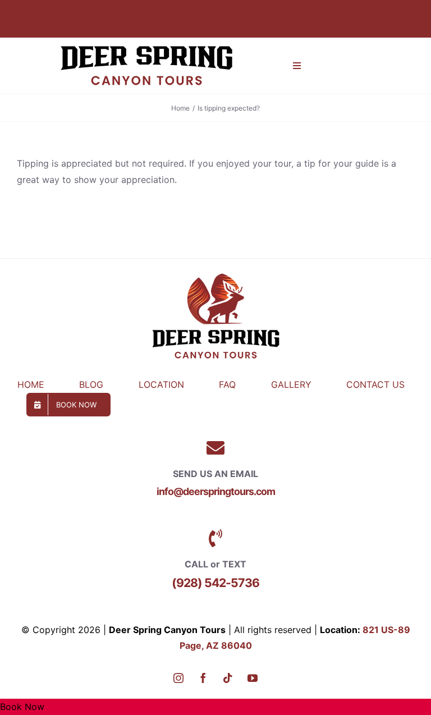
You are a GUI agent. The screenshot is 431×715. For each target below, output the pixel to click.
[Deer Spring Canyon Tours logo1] (146, 42)
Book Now (22, 706)
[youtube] (252, 678)
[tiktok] (227, 678)
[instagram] (178, 678)
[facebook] (203, 678)
